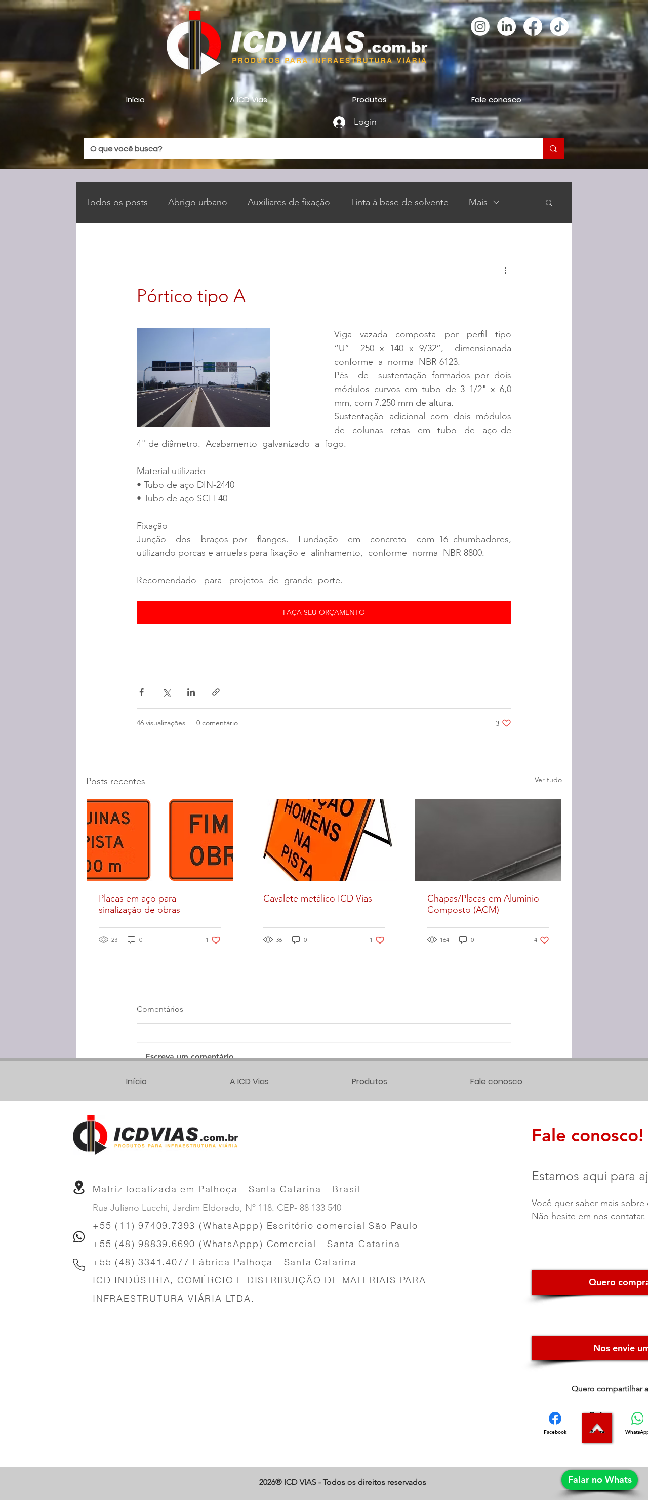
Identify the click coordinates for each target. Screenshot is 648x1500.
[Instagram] (480, 26)
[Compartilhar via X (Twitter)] (166, 692)
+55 (104, 1262)
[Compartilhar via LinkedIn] (191, 692)
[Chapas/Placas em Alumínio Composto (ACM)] (488, 840)
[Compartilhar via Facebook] (141, 692)
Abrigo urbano (197, 202)
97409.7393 (166, 1225)
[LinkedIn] (506, 26)
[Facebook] (532, 26)
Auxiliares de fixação (289, 202)
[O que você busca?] (553, 148)
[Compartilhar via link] (216, 692)
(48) (126, 1262)
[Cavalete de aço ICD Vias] (324, 840)
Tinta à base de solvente (399, 202)
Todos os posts (117, 202)
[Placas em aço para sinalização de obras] (160, 840)
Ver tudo (548, 779)
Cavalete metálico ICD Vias (317, 898)
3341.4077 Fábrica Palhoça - (211, 1262)
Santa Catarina (320, 1262)
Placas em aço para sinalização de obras (139, 904)
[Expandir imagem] (203, 377)
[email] (79, 1187)
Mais (478, 202)
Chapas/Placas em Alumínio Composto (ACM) (483, 904)
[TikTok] (559, 26)
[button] (549, 202)
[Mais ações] (505, 270)
